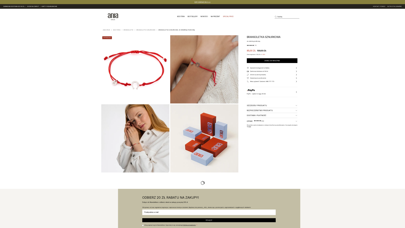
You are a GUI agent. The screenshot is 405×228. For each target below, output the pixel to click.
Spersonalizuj (201, 131)
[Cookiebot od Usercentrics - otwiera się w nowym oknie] (238, 95)
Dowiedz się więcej (205, 123)
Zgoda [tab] (170, 102)
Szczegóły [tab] (202, 102)
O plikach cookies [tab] (234, 102)
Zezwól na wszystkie (232, 131)
